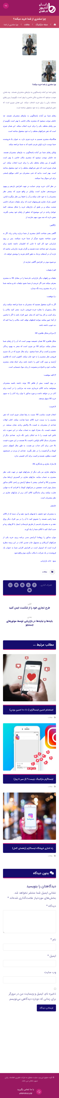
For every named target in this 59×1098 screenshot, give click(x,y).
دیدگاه (51, 906)
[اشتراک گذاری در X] (28, 585)
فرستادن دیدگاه (46, 1008)
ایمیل (51, 956)
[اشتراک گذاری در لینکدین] (16, 585)
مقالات (44, 572)
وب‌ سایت (50, 972)
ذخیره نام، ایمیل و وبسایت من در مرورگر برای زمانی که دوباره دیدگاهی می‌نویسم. (32, 996)
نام (53, 939)
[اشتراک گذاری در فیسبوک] (34, 585)
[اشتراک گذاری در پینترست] (22, 585)
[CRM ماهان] (55, 24)
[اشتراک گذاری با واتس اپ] (10, 585)
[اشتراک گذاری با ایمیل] (29, 590)
